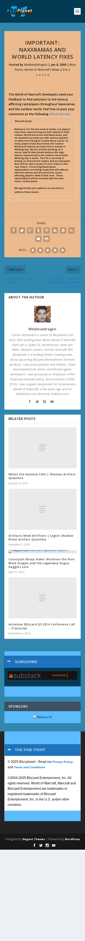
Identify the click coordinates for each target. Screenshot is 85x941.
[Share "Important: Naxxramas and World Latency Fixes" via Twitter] (22, 230)
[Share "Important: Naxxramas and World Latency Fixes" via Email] (38, 239)
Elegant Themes (33, 839)
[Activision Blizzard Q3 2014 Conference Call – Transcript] (42, 597)
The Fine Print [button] (30, 750)
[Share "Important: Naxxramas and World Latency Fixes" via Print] (46, 239)
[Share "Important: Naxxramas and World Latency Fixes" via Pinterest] (46, 230)
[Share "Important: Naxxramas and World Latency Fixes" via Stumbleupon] (71, 230)
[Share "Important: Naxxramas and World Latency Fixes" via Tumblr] (38, 230)
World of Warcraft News (41, 70)
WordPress (72, 839)
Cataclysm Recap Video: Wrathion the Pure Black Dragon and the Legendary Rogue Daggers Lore (41, 563)
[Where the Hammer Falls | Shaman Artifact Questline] (42, 447)
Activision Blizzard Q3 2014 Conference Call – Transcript (41, 626)
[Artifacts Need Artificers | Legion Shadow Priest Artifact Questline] (42, 509)
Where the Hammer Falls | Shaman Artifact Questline (42, 476)
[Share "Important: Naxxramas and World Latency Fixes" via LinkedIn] (55, 230)
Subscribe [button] (26, 662)
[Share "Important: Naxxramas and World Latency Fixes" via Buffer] (63, 230)
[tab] (43, 662)
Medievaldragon (35, 65)
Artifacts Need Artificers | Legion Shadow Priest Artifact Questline (40, 537)
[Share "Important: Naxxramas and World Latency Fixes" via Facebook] (13, 230)
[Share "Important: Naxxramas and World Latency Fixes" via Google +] (30, 230)
